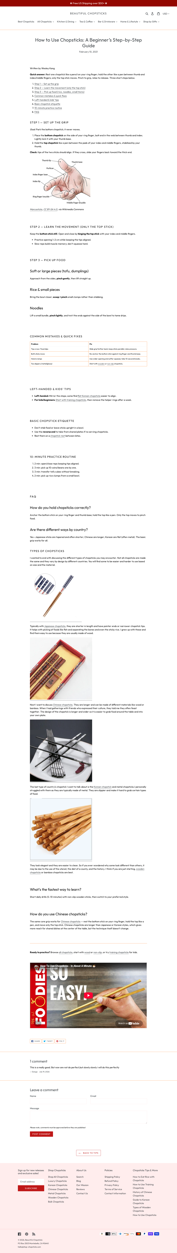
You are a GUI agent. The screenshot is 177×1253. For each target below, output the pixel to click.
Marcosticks (36, 209)
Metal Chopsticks (57, 1193)
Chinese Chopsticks (58, 1189)
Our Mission (82, 1185)
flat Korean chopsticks (89, 395)
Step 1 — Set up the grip (46, 83)
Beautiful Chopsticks (88, 13)
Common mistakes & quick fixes (50, 95)
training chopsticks (119, 952)
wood (87, 952)
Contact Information (115, 1193)
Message (34, 1108)
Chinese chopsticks (63, 704)
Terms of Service (113, 1189)
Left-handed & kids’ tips (46, 99)
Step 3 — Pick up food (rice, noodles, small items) (59, 91)
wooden (101, 364)
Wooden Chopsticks (58, 1197)
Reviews (80, 1189)
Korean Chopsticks (57, 1185)
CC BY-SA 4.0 (50, 209)
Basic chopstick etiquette (47, 103)
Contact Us (82, 1193)
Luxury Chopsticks (57, 1180)
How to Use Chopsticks (144, 1215)
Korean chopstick (103, 786)
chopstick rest (57, 435)
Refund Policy (111, 1180)
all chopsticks (65, 952)
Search (80, 1176)
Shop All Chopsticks (58, 1176)
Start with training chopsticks (71, 399)
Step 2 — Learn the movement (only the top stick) (59, 87)
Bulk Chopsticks (56, 1201)
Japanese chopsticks (54, 626)
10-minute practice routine (48, 107)
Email (93, 1096)
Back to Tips (90, 1153)
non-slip (110, 364)
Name (33, 1096)
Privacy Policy (112, 1185)
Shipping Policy (112, 1176)
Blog (78, 1180)
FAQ (36, 111)
